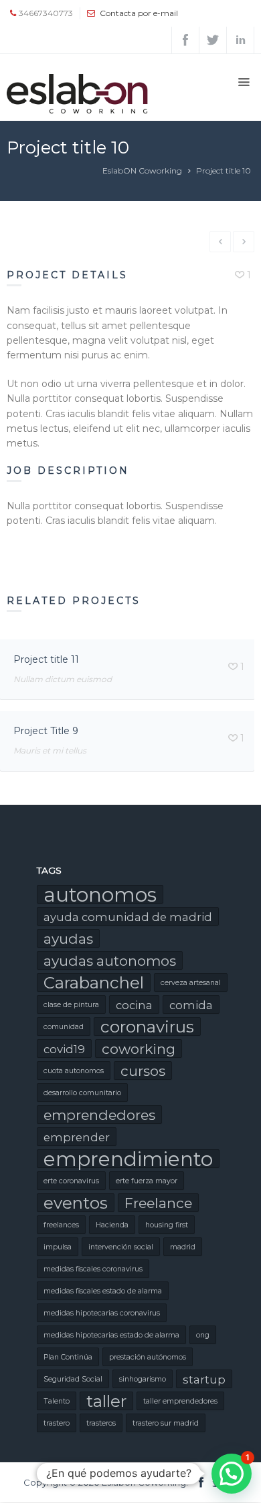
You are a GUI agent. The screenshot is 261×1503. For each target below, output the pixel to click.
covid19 (64, 1049)
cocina (134, 1005)
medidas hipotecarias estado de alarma (111, 1335)
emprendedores (99, 1115)
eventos (76, 1202)
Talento (57, 1401)
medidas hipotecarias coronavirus (102, 1313)
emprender (77, 1137)
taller (106, 1401)
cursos (142, 1071)
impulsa (58, 1247)
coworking (138, 1048)
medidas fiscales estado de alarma (103, 1291)
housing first (166, 1225)
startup (204, 1379)
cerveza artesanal (191, 982)
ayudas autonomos (110, 960)
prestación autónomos (147, 1357)
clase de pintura (71, 1004)
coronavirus (147, 1026)
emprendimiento (128, 1158)
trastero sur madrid (166, 1423)
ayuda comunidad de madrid (128, 917)
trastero (57, 1423)
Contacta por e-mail (139, 13)
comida (191, 1005)
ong (202, 1335)
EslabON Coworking (142, 171)
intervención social (120, 1247)
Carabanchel (94, 982)
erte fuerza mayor (146, 1181)
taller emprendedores (180, 1401)
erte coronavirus (71, 1181)
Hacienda (112, 1225)
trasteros (101, 1423)
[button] (231, 1474)
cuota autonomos (74, 1071)
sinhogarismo (142, 1379)
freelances (61, 1225)
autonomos (100, 894)
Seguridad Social (73, 1379)
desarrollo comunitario (82, 1093)
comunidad (64, 1026)
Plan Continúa (68, 1357)
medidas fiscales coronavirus (93, 1269)
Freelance (158, 1203)
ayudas (68, 938)
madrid (182, 1247)
